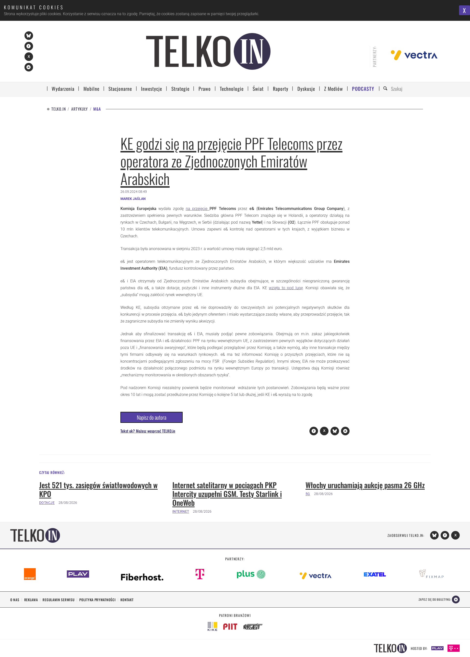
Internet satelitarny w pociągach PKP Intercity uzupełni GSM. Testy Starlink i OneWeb (227, 494)
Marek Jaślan (133, 199)
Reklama (31, 599)
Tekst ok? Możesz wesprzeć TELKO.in (147, 431)
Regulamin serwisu (58, 599)
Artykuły (79, 109)
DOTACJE (47, 503)
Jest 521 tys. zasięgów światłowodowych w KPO (98, 489)
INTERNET (180, 511)
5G (308, 494)
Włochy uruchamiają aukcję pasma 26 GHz (365, 485)
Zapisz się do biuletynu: (435, 599)
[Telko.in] (208, 51)
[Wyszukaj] (386, 88)
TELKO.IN (58, 109)
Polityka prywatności (97, 599)
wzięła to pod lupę (286, 288)
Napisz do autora (151, 417)
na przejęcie (198, 208)
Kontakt (126, 599)
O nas (14, 599)
